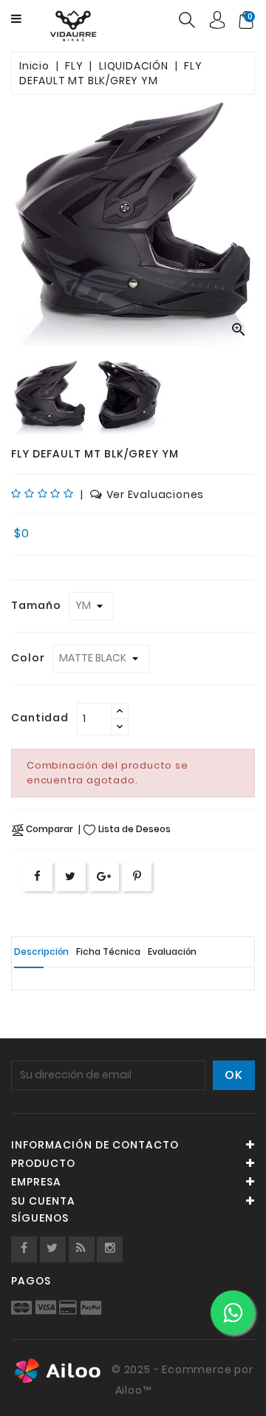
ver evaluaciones (155, 494)
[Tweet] (70, 876)
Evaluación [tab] (172, 951)
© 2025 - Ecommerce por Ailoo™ (181, 1380)
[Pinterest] (137, 876)
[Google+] (104, 876)
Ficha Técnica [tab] (108, 951)
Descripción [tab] (41, 951)
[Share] (37, 876)
